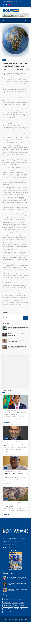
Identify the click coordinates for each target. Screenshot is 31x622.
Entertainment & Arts (16, 599)
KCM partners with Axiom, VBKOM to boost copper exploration (17, 347)
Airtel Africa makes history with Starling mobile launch (17, 334)
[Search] (25, 318)
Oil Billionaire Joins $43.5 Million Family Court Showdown (18, 340)
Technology (24, 609)
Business (6, 438)
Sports (16, 609)
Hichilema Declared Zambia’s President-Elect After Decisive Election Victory (18, 328)
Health (21, 602)
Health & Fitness (7, 605)
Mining (5, 499)
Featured (15, 602)
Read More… (7, 422)
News (4, 59)
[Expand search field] (26, 21)
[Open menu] (3, 21)
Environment (7, 602)
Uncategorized (7, 612)
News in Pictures (8, 609)
